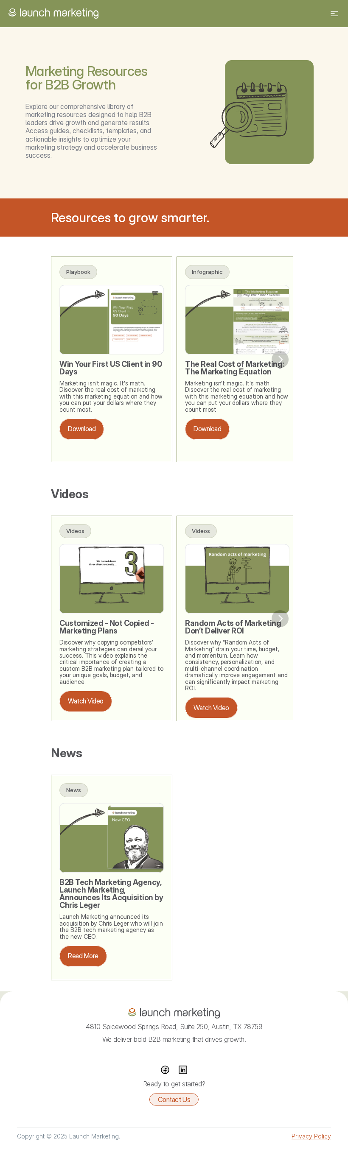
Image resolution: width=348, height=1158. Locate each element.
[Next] (280, 359)
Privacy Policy (311, 1136)
